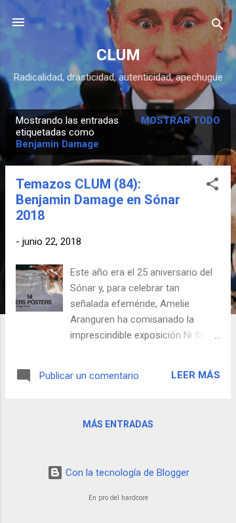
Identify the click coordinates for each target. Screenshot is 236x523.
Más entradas (118, 424)
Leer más (195, 375)
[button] (212, 186)
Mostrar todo (180, 120)
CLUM (118, 55)
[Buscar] (218, 26)
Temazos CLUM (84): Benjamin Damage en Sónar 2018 (98, 199)
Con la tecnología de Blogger (126, 472)
